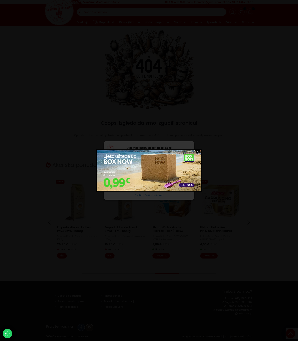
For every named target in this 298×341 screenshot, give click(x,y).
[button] (7, 333)
